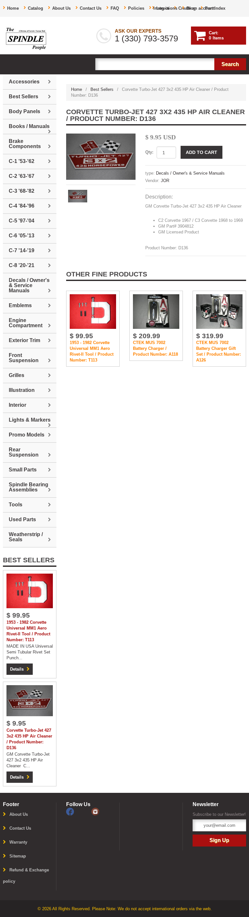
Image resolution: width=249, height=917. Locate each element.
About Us (61, 8)
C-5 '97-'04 (21, 220)
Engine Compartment (25, 323)
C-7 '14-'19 (21, 250)
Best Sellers (101, 89)
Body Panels (24, 111)
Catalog (35, 8)
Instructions (165, 8)
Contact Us (90, 8)
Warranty (18, 842)
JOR (165, 180)
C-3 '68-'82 (21, 191)
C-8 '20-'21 (21, 265)
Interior (17, 405)
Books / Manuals (29, 126)
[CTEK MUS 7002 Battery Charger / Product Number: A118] (156, 311)
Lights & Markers (30, 420)
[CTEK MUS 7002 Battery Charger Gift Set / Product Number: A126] (219, 311)
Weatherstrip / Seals (26, 537)
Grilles (16, 375)
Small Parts (23, 469)
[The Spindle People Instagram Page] (103, 811)
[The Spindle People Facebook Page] (78, 811)
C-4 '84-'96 (21, 206)
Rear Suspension (24, 452)
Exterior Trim (24, 340)
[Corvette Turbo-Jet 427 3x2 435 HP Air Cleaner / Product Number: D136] (101, 157)
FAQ (115, 8)
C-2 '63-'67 (21, 176)
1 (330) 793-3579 (146, 38)
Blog (191, 8)
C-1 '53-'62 (21, 161)
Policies (136, 8)
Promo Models (26, 434)
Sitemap (17, 856)
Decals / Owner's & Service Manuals (190, 173)
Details (17, 669)
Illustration (22, 390)
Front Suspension (24, 357)
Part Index (215, 8)
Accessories (24, 81)
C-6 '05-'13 (21, 235)
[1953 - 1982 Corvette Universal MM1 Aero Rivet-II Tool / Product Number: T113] (93, 311)
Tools (15, 504)
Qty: (149, 152)
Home (13, 8)
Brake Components (25, 143)
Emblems (20, 305)
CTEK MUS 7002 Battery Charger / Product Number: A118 (155, 348)
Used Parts (22, 519)
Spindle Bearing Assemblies (28, 487)
